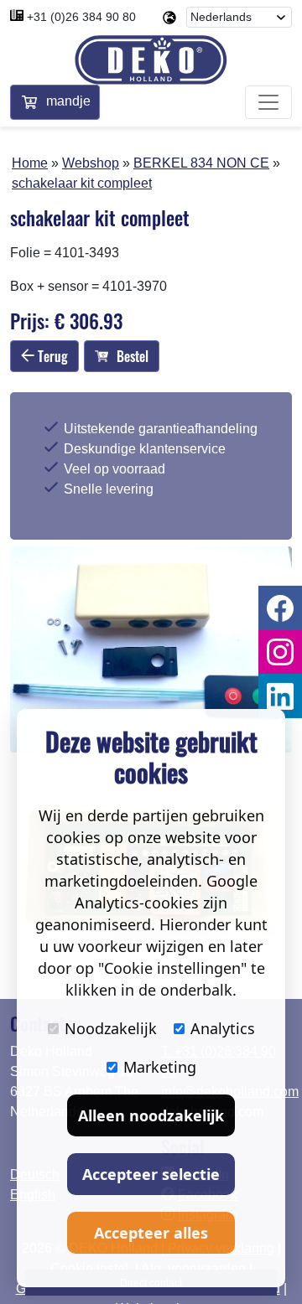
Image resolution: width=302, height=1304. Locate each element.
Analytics (222, 1028)
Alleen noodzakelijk (151, 1115)
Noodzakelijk (111, 1028)
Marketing (159, 1067)
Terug (51, 356)
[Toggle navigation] (268, 102)
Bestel (132, 356)
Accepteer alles (151, 1233)
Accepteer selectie (151, 1174)
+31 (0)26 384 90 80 (81, 16)
